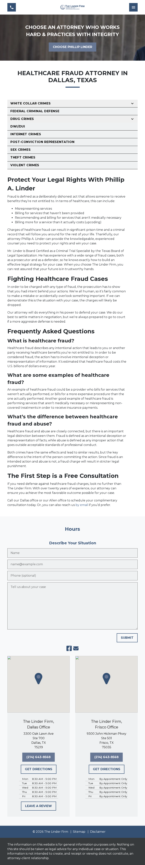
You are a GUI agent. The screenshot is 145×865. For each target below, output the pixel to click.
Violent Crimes (24, 165)
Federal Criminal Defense (34, 111)
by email (82, 505)
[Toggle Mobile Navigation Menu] (133, 7)
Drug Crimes (22, 119)
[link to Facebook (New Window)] (69, 648)
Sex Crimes (20, 149)
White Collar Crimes (30, 103)
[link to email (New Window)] (76, 648)
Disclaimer (98, 831)
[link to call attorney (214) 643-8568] (11, 7)
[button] (38, 678)
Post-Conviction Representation (42, 142)
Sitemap (79, 831)
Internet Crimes (25, 134)
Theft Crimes (22, 157)
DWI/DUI (17, 126)
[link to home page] (72, 7)
